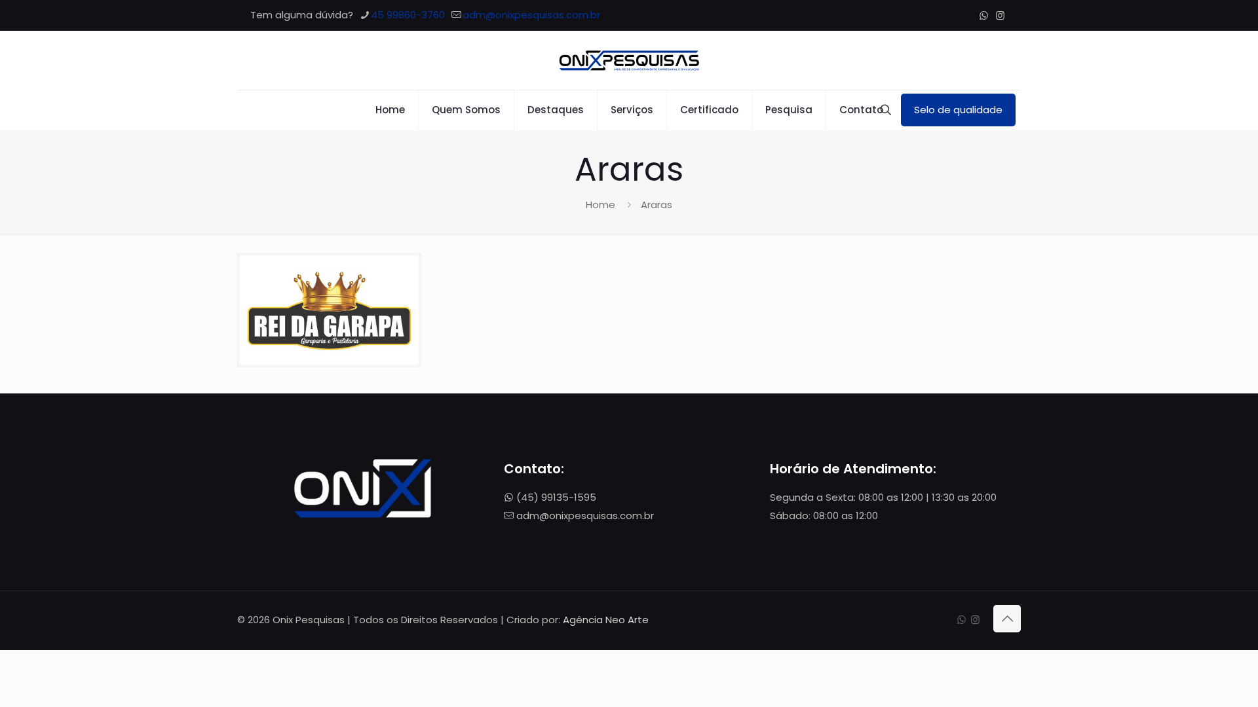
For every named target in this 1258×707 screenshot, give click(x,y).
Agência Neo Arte (606, 619)
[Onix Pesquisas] (629, 60)
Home (600, 204)
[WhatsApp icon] (984, 15)
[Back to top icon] (1007, 618)
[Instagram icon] (1000, 15)
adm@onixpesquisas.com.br (531, 15)
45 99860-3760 (408, 15)
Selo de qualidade (958, 110)
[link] (329, 310)
